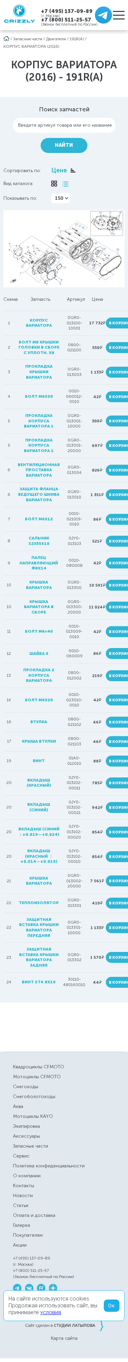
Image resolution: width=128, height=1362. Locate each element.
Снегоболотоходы (34, 1096)
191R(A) (77, 39)
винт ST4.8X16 (39, 982)
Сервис (21, 1156)
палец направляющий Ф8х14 (38, 563)
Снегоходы (25, 1087)
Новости (23, 1195)
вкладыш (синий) (38, 807)
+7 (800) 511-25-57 (66, 20)
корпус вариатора (39, 323)
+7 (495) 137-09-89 (67, 11)
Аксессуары (26, 1136)
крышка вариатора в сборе (39, 607)
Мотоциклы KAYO (33, 1116)
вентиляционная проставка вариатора (39, 470)
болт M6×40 (39, 631)
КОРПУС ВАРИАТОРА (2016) (31, 46)
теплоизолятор (39, 902)
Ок (111, 1306)
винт (39, 760)
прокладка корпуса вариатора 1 (39, 421)
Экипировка (26, 1126)
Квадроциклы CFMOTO (38, 1067)
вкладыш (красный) (39, 783)
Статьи (20, 1205)
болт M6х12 (39, 519)
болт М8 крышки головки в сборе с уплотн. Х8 (38, 347)
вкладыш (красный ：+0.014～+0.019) (38, 856)
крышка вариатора (39, 585)
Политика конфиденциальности (49, 1166)
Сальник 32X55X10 (38, 541)
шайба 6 (38, 653)
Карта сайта (64, 1338)
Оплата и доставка (34, 1215)
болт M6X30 (39, 396)
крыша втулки (39, 741)
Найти (64, 145)
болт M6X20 (39, 700)
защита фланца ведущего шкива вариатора (38, 494)
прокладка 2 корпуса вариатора (38, 675)
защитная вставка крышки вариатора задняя (39, 957)
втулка (38, 721)
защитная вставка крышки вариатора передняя (39, 927)
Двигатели (56, 39)
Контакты (23, 1186)
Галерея (21, 1225)
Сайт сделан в (64, 1325)
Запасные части (27, 39)
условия (50, 1312)
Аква (18, 1106)
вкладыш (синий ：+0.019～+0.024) (38, 832)
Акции (20, 1245)
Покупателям (28, 1235)
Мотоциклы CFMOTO (37, 1077)
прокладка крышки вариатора (39, 371)
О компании (27, 1176)
